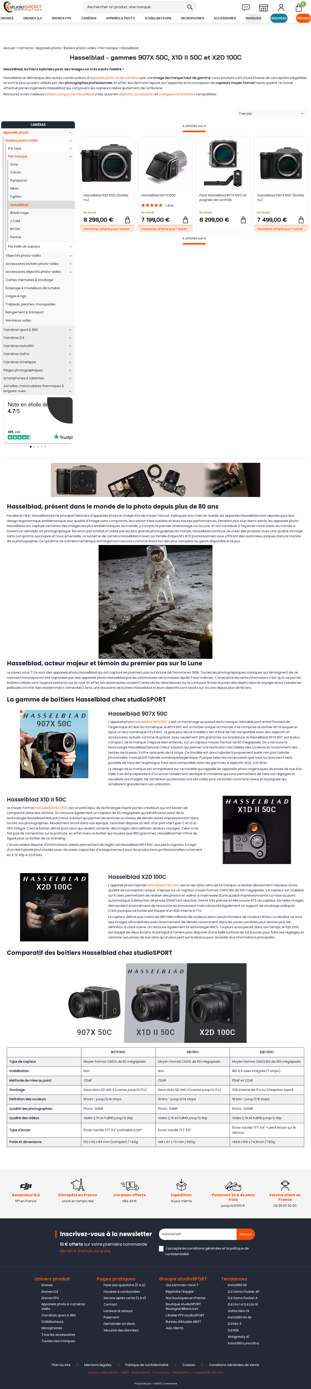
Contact (110, 1304)
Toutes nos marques (58, 1341)
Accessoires (225, 18)
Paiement (111, 1317)
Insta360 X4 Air (240, 1317)
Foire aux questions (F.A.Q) (124, 1285)
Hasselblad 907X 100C (158, 195)
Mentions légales (98, 1365)
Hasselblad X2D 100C (163, 885)
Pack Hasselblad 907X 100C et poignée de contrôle (223, 197)
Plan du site (61, 1365)
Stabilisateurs (158, 18)
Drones (7, 18)
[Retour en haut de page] (305, 967)
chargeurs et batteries (177, 94)
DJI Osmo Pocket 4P (243, 1291)
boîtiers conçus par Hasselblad (69, 94)
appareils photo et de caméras (115, 78)
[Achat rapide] (127, 219)
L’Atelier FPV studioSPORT (185, 1315)
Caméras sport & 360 (58, 1315)
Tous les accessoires (58, 1334)
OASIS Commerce (165, 1383)
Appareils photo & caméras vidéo (63, 1306)
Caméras (88, 18)
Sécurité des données (121, 1330)
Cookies (188, 1365)
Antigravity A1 (238, 1336)
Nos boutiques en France (185, 1298)
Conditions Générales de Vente (234, 1365)
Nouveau (279, 18)
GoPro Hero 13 (238, 1311)
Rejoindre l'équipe (180, 1291)
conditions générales (204, 1248)
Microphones (192, 18)
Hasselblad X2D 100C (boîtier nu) (106, 197)
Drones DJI (32, 18)
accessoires (144, 94)
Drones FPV (61, 18)
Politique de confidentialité (146, 1365)
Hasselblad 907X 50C (151, 722)
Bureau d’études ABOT (183, 1321)
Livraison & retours (118, 1311)
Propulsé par (142, 1383)
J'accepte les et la (207, 1251)
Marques (253, 18)
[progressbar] (194, 131)
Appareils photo (120, 18)
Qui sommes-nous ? (182, 1285)
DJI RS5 (233, 1330)
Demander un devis (119, 1323)
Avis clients (175, 1328)
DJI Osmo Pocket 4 (242, 1298)
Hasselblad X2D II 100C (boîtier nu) (280, 197)
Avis (170, 205)
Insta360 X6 (237, 1285)
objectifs (126, 94)
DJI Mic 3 (234, 1323)
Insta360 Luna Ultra (243, 1343)
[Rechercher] (190, 7)
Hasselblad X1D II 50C (51, 808)
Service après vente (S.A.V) (125, 1298)
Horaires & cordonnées (122, 1291)
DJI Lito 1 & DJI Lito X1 (243, 1304)
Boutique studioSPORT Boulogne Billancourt (183, 1306)
